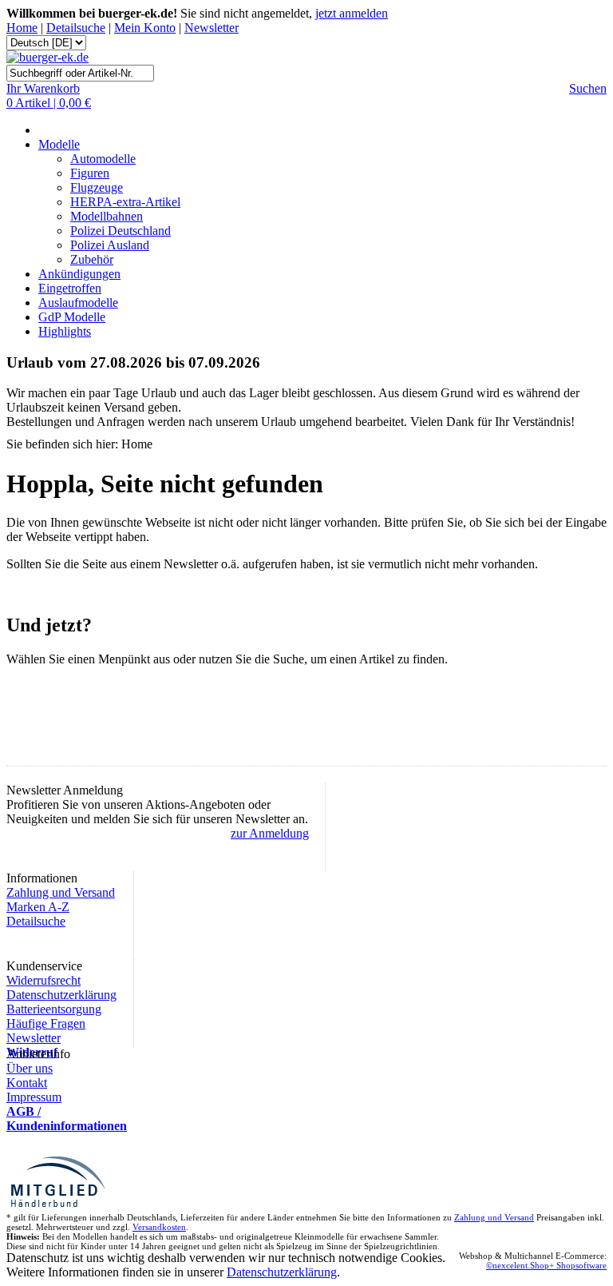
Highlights (64, 331)
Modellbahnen (106, 216)
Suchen (588, 88)
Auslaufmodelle (78, 302)
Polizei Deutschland (120, 230)
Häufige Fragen (45, 1023)
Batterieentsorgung (53, 1009)
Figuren (89, 173)
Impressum (33, 1097)
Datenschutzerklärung (61, 994)
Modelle (59, 144)
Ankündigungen (79, 274)
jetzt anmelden (351, 13)
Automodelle (103, 158)
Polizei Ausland (109, 245)
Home (22, 27)
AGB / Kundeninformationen (66, 1119)
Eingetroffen (69, 288)
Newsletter (211, 27)
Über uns (29, 1068)
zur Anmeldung (270, 833)
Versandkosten (159, 1227)
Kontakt (26, 1082)
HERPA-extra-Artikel (125, 202)
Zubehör (91, 259)
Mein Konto (145, 27)
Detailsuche (75, 27)
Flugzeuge (96, 187)
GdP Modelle (71, 317)
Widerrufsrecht (43, 980)
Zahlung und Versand (60, 892)
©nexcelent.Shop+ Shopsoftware (546, 1265)
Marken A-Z (37, 907)
